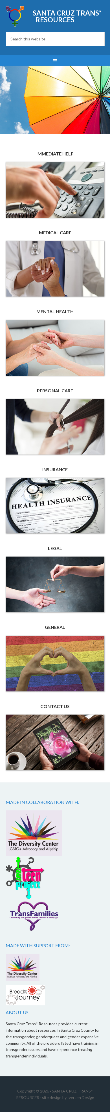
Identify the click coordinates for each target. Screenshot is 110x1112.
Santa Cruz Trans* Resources (67, 16)
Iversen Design (80, 1097)
